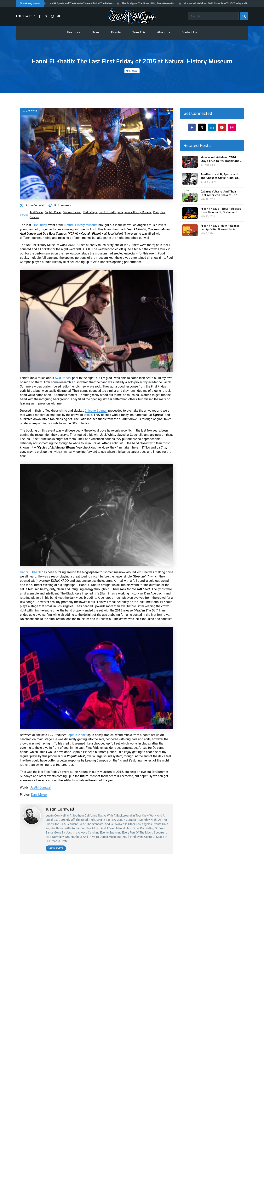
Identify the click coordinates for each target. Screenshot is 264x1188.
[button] (161, 554)
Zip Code (109, 571)
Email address (112, 601)
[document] (132, 594)
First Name (110, 586)
